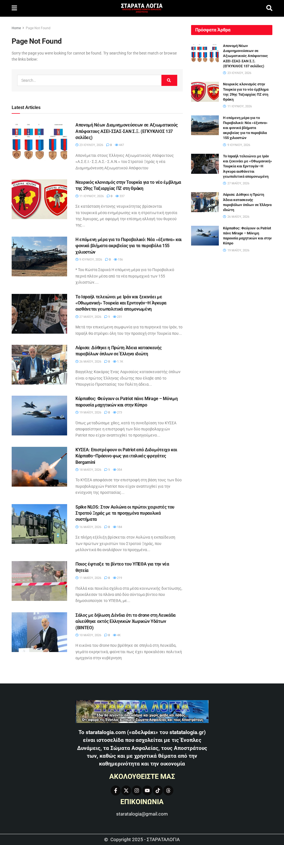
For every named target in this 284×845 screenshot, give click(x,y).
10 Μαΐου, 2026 (89, 635)
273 (119, 412)
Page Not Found (38, 28)
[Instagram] (137, 790)
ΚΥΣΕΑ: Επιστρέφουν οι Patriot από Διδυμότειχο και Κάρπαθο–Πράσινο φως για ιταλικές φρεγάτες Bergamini (126, 456)
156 (120, 259)
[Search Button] (269, 8)
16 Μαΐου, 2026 (89, 527)
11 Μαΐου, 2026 (89, 578)
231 (119, 317)
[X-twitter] (126, 790)
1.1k (119, 361)
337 (122, 196)
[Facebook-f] (116, 790)
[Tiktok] (158, 790)
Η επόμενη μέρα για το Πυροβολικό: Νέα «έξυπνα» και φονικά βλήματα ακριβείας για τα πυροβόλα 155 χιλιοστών (128, 246)
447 (121, 145)
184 (119, 527)
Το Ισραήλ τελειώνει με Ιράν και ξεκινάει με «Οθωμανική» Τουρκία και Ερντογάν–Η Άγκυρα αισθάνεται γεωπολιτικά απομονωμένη (120, 303)
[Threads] (168, 790)
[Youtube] (147, 790)
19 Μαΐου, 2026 (89, 412)
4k (118, 635)
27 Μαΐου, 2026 (89, 317)
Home (16, 28)
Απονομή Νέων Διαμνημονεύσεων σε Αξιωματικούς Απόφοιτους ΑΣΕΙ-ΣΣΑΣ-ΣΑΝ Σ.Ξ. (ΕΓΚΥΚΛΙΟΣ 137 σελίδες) (126, 131)
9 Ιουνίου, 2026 (90, 259)
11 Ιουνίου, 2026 (91, 196)
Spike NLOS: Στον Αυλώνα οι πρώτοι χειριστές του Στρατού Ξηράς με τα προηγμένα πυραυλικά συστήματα (124, 513)
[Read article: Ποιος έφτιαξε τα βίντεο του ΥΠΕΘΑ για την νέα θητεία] (39, 581)
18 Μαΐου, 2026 (89, 470)
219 (119, 578)
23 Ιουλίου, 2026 (90, 145)
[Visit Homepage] (142, 8)
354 (119, 470)
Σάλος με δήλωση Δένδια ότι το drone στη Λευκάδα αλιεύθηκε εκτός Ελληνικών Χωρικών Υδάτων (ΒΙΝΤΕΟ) (125, 621)
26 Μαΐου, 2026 (89, 361)
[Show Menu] (14, 8)
